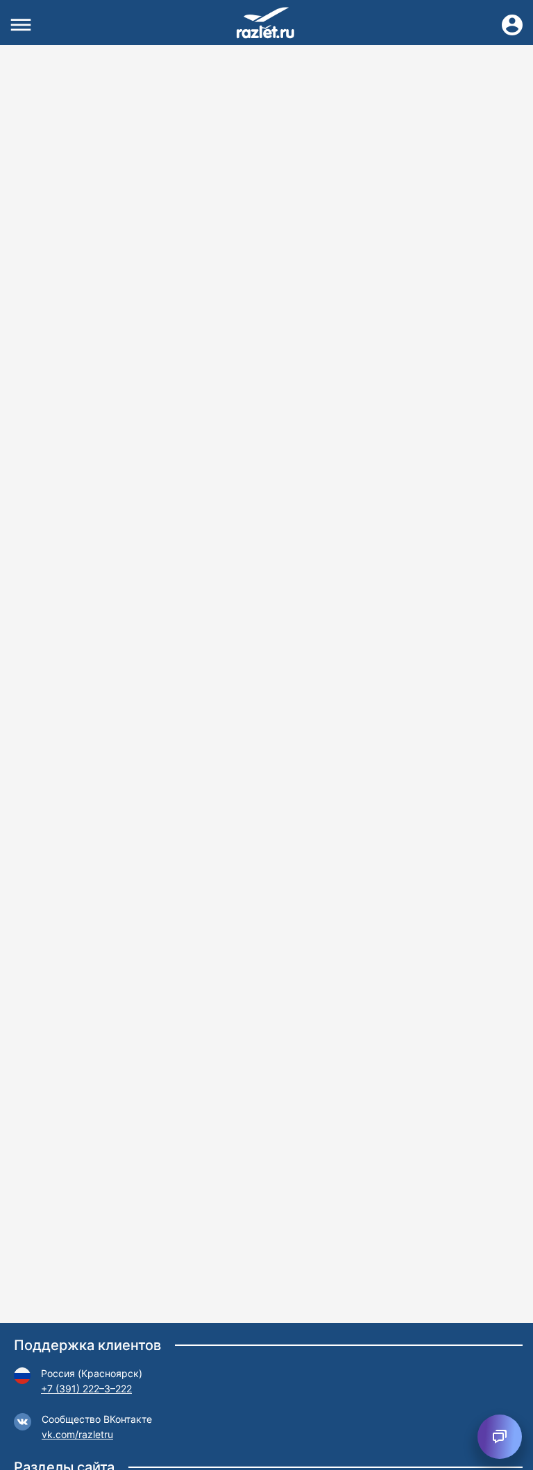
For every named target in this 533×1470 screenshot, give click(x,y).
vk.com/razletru (77, 1434)
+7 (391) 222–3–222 (86, 1388)
